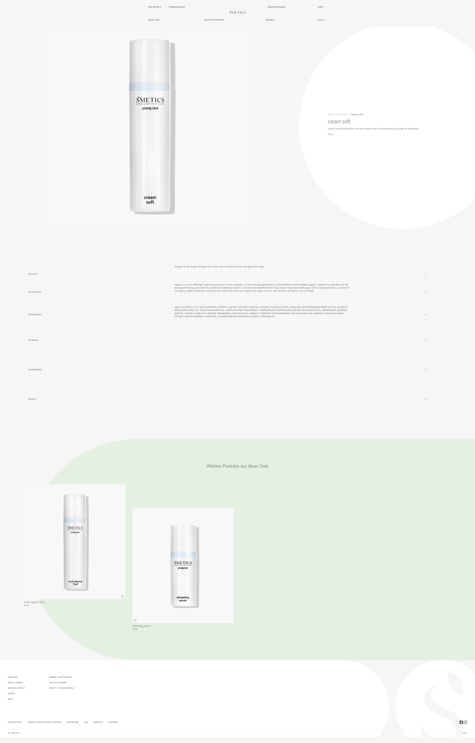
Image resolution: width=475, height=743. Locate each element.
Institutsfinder (58, 683)
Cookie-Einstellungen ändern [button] (44, 722)
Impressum (73, 722)
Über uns (13, 677)
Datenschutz (15, 722)
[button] (155, 20)
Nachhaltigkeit (16, 688)
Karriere (113, 722)
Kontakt (98, 722)
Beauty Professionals (61, 688)
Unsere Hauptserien (60, 677)
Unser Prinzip (15, 683)
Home (331, 115)
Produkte (342, 115)
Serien (11, 694)
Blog (10, 699)
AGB (86, 722)
